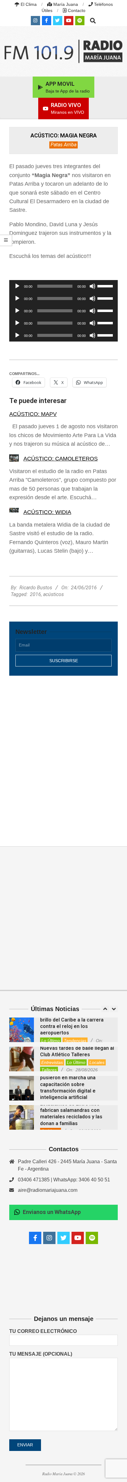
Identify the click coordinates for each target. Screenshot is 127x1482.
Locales (96, 1062)
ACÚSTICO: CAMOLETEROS (60, 459)
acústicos (53, 594)
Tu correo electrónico (43, 1331)
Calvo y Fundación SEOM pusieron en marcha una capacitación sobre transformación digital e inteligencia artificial (68, 1084)
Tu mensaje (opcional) (40, 1354)
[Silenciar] (92, 286)
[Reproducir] (17, 286)
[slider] (106, 285)
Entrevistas (52, 1062)
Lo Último (50, 1040)
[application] (63, 286)
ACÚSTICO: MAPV (33, 414)
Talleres (49, 1069)
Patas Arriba (63, 145)
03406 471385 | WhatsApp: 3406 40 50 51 (64, 1179)
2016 (35, 594)
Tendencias (75, 1040)
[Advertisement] (63, 754)
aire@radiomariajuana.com (47, 1190)
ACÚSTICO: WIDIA (47, 512)
